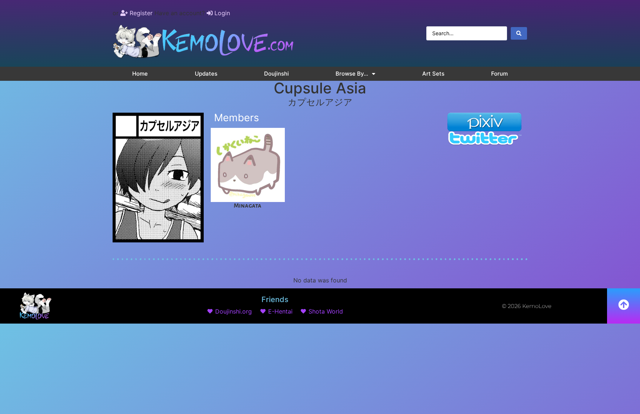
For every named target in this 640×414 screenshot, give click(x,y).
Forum (499, 73)
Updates (206, 73)
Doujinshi (276, 73)
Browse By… (352, 73)
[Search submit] (519, 33)
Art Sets (433, 73)
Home (140, 73)
